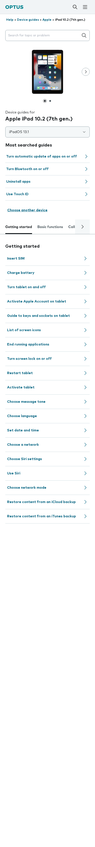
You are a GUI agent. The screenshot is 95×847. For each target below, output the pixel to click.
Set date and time (23, 430)
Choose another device (27, 210)
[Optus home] (14, 7)
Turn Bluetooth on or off (27, 169)
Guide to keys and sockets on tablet (38, 316)
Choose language (22, 416)
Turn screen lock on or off (29, 358)
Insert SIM (16, 258)
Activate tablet (20, 387)
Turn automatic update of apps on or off (41, 156)
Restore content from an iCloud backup (41, 502)
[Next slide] (86, 72)
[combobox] (43, 35)
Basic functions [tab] (50, 227)
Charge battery (20, 273)
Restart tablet (20, 373)
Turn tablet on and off (26, 287)
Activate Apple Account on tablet (36, 301)
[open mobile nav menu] (85, 7)
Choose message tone (26, 401)
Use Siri (13, 473)
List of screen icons (24, 330)
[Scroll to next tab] (82, 226)
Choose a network (23, 444)
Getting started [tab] (18, 227)
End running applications (28, 344)
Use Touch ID (17, 194)
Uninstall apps (18, 181)
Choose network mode (26, 487)
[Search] (75, 7)
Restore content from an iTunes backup (41, 516)
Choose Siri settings (24, 459)
